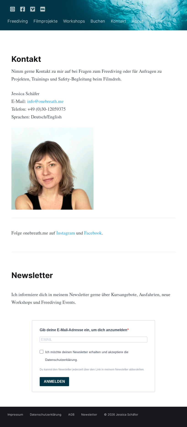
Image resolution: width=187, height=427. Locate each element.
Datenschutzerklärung (45, 414)
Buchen (98, 21)
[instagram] (13, 9)
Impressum (15, 414)
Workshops (74, 21)
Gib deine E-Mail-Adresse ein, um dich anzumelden (83, 330)
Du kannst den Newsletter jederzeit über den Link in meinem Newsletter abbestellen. (92, 369)
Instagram (65, 233)
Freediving (18, 21)
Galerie (155, 21)
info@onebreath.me (45, 101)
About (137, 21)
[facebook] (23, 9)
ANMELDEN (54, 381)
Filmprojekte (45, 21)
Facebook (93, 233)
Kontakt (118, 21)
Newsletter (89, 414)
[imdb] (41, 9)
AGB (71, 414)
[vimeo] (33, 9)
